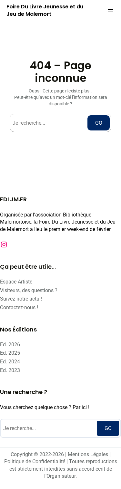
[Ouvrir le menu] (111, 10)
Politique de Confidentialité (34, 461)
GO (98, 123)
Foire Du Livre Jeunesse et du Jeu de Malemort (44, 10)
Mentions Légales (88, 454)
